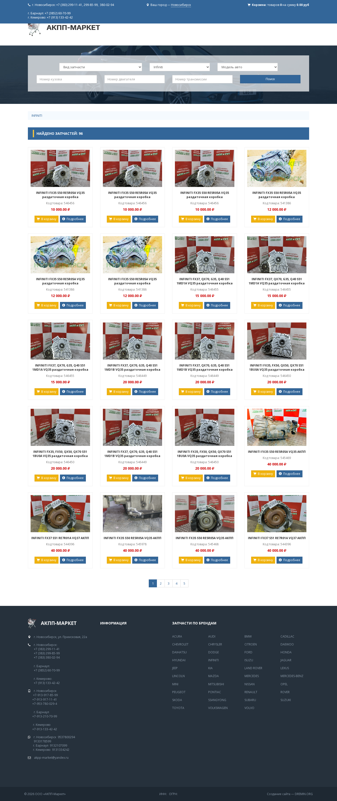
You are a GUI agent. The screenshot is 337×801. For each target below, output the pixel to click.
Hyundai (179, 660)
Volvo (249, 708)
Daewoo (287, 644)
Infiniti (37, 115)
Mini (175, 684)
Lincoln (178, 676)
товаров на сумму (288, 5)
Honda (286, 652)
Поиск (270, 79)
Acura (177, 636)
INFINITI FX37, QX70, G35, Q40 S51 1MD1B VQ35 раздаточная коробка (132, 367)
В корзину (48, 219)
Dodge (213, 652)
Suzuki (286, 700)
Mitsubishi (216, 684)
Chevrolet (180, 644)
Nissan (249, 684)
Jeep (175, 668)
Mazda (213, 676)
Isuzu (248, 660)
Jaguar (286, 660)
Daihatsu (179, 652)
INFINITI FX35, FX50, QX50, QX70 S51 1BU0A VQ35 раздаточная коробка (276, 367)
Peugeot (179, 692)
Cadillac (287, 636)
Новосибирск (181, 5)
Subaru (250, 700)
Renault (250, 692)
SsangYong (217, 700)
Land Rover (253, 668)
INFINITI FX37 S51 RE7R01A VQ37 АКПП (60, 538)
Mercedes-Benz (292, 676)
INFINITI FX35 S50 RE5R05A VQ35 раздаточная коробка (60, 195)
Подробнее (74, 219)
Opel (284, 684)
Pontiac (214, 692)
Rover (285, 692)
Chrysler (215, 644)
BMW (248, 636)
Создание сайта (278, 794)
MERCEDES (251, 676)
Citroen (250, 644)
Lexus (285, 668)
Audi (211, 636)
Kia (210, 668)
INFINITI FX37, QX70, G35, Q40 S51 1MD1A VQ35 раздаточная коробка (205, 281)
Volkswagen (218, 708)
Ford (248, 652)
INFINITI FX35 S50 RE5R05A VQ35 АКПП (277, 452)
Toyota (178, 708)
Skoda (177, 700)
